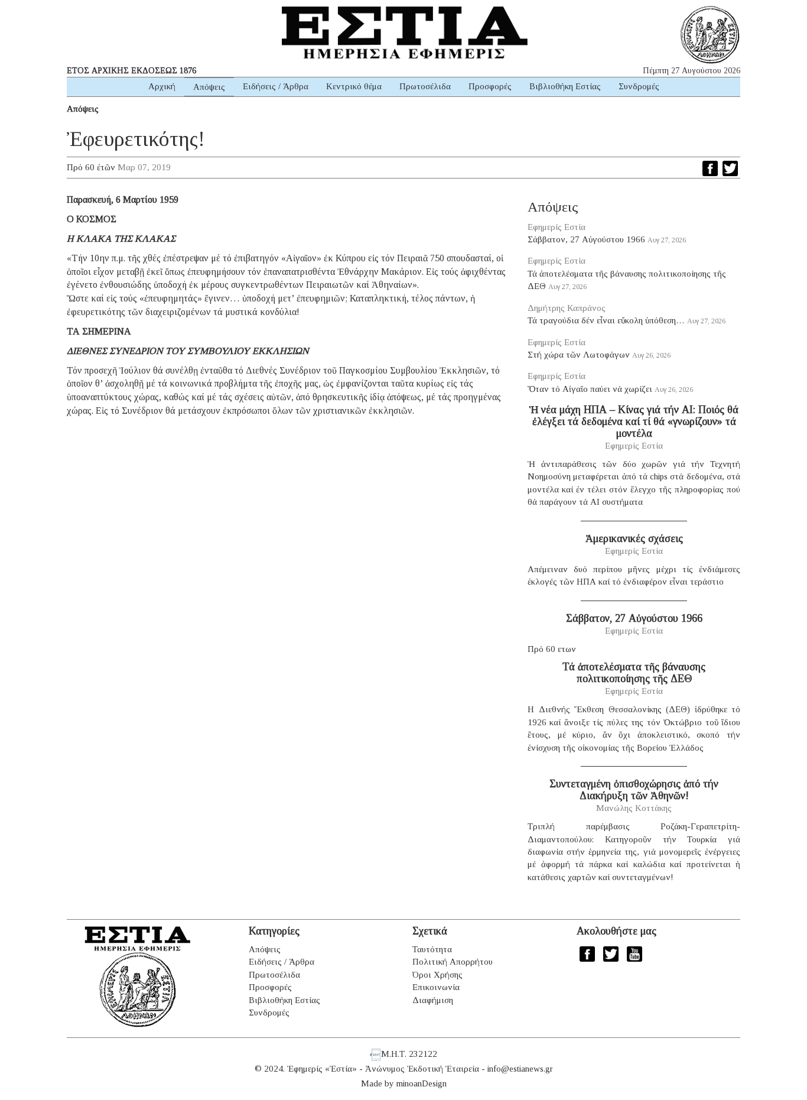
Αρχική (161, 86)
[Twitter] (730, 168)
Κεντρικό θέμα (354, 86)
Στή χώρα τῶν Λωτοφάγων (579, 354)
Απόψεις (209, 87)
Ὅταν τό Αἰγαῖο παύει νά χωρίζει (590, 389)
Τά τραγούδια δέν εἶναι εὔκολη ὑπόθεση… (606, 320)
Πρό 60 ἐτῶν (91, 167)
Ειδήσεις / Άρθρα (275, 86)
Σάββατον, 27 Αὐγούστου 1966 (586, 239)
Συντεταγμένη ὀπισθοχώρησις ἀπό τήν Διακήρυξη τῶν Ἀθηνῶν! (633, 790)
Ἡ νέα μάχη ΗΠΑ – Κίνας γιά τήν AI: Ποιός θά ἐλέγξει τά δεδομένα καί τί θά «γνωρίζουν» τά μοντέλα (633, 421)
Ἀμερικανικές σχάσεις (634, 538)
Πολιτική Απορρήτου (452, 961)
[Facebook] (710, 168)
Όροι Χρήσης (437, 974)
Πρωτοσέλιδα (425, 86)
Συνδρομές (639, 86)
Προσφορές (490, 86)
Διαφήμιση (432, 1000)
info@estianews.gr (520, 1068)
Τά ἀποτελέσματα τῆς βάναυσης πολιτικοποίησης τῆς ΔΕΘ (633, 672)
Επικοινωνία (436, 987)
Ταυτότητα (432, 949)
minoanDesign (421, 1083)
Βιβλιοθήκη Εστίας (565, 86)
